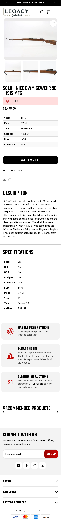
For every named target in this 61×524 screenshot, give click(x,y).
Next (55, 70)
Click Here (38, 383)
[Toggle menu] (56, 12)
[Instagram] (34, 465)
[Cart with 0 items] (48, 12)
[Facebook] (26, 465)
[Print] (9, 179)
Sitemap (42, 511)
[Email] (4, 179)
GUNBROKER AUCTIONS (33, 376)
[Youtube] (18, 465)
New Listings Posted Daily (30, 3)
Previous (5, 70)
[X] (42, 465)
